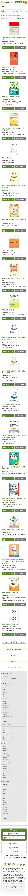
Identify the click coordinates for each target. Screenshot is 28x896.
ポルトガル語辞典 (6, 762)
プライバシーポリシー (8, 858)
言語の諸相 (5, 813)
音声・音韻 (5, 791)
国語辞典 (5, 768)
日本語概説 (5, 789)
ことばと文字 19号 (7, 250)
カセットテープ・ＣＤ (7, 732)
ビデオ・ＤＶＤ (6, 728)
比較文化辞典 (6, 777)
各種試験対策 (6, 710)
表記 (4, 800)
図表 (4, 739)
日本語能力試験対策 (7, 705)
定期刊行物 (5, 721)
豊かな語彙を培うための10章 (10, 593)
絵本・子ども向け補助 (7, 737)
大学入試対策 (6, 712)
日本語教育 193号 (7, 158)
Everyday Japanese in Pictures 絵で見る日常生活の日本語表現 (14, 436)
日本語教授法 (6, 784)
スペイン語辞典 (6, 755)
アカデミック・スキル (7, 816)
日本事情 (5, 719)
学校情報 (5, 714)
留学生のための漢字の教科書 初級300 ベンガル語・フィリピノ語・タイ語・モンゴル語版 (13, 561)
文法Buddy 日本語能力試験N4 (11, 97)
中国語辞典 (5, 757)
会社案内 (12, 855)
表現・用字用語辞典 (7, 775)
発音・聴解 (5, 692)
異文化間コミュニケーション (9, 809)
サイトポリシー (18, 855)
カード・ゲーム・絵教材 (8, 735)
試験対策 (5, 805)
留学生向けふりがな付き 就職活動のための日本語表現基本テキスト (13, 499)
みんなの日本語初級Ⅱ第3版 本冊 (11, 404)
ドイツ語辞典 (6, 759)
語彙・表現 (5, 698)
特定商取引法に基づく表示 (20, 858)
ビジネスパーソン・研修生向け (9, 678)
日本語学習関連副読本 (7, 716)
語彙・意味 (5, 793)
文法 (4, 687)
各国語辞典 (5, 766)
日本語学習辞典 (6, 746)
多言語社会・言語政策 (7, 811)
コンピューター (6, 730)
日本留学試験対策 (6, 707)
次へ (24, 642)
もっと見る (13, 655)
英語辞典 (5, 751)
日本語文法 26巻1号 (8, 310)
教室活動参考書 (6, 787)
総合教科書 (5, 676)
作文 (4, 694)
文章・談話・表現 (6, 796)
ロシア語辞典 (6, 764)
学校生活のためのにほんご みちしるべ (13, 530)
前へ (4, 642)
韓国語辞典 (5, 753)
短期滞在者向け (6, 681)
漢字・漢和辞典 (6, 771)
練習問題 (5, 703)
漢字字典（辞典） (6, 748)
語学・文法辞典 (6, 773)
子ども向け (5, 685)
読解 (4, 689)
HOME (7, 855)
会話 (4, 696)
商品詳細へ (21, 47)
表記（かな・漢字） (7, 701)
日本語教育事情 (6, 807)
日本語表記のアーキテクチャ (10, 67)
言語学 (4, 802)
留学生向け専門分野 (7, 683)
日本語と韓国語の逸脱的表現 (10, 624)
